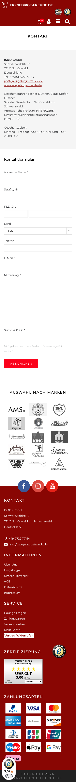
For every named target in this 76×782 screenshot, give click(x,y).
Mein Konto (12, 630)
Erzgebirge (12, 570)
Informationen (23, 555)
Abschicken (21, 363)
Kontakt (14, 500)
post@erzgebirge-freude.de (23, 81)
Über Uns (10, 564)
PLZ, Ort (10, 206)
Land (7, 224)
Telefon (9, 241)
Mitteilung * (12, 275)
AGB (7, 581)
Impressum (12, 593)
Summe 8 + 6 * (14, 330)
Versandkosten (14, 624)
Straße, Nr (11, 189)
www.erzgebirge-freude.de (23, 85)
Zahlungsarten (14, 618)
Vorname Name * (16, 172)
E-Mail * (9, 258)
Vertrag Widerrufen (18, 635)
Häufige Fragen (15, 613)
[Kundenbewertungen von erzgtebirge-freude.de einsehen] (23, 673)
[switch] (9, 776)
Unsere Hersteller (16, 576)
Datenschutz (13, 587)
